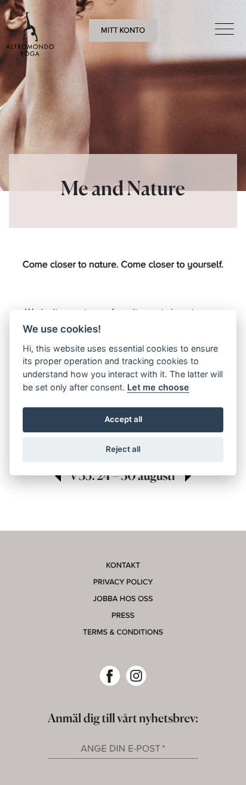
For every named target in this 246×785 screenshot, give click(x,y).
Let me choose (158, 387)
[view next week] (188, 477)
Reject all (123, 449)
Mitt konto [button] (123, 30)
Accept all (123, 419)
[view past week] (58, 477)
